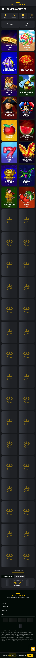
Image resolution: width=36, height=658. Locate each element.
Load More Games (18, 570)
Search (12, 24)
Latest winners (8, 576)
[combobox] (27, 24)
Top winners (20, 576)
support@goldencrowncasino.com (20, 597)
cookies (9, 655)
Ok (30, 655)
